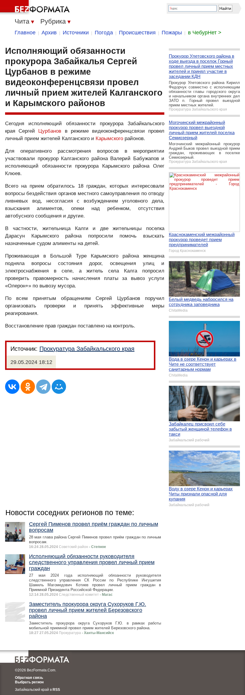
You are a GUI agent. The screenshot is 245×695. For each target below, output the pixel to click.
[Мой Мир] (59, 386)
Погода (104, 33)
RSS (56, 690)
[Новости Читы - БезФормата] (36, 7)
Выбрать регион (29, 682)
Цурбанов (49, 131)
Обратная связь (29, 678)
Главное (25, 33)
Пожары (172, 33)
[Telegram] (43, 386)
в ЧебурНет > (204, 33)
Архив (49, 33)
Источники (76, 33)
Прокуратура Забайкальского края (86, 348)
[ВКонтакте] (12, 386)
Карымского (109, 138)
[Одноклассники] (28, 386)
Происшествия (137, 33)
